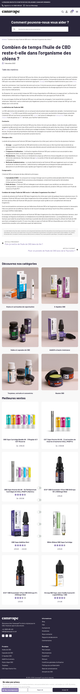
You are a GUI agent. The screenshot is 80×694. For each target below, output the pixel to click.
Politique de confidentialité (51, 665)
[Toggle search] (62, 12)
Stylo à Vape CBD (7, 662)
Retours (44, 659)
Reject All (40, 690)
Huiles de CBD (6, 649)
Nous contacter (47, 634)
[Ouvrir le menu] (77, 12)
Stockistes (45, 631)
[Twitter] (7, 636)
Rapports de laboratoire (49, 637)
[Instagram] (10, 636)
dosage (42, 81)
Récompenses (46, 653)
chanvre (4, 117)
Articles (4, 39)
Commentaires (47, 640)
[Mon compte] (66, 12)
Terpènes (5, 665)
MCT (21, 117)
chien (74, 81)
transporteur (60, 115)
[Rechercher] (14, 29)
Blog (43, 621)
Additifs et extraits (8, 659)
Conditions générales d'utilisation (53, 662)
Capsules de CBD (7, 653)
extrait (36, 115)
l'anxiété (6, 129)
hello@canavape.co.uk (9, 631)
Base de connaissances (49, 668)
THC (11, 113)
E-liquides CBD (7, 656)
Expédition (45, 656)
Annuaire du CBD (47, 672)
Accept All (65, 690)
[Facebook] (3, 636)
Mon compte (46, 649)
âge (36, 158)
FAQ (43, 625)
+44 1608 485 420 (7, 629)
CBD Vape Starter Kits (9, 668)
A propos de (46, 628)
